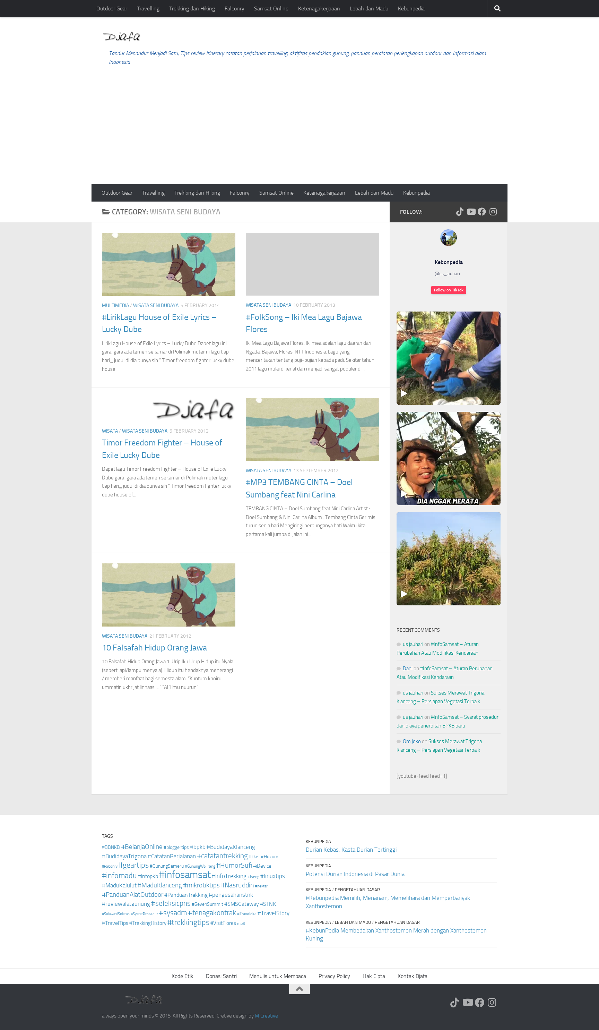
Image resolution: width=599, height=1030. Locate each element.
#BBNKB (111, 847)
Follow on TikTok (448, 290)
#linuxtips (272, 876)
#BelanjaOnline (142, 847)
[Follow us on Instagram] (493, 211)
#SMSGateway (241, 904)
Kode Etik (182, 976)
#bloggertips (176, 847)
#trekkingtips (188, 922)
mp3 (241, 923)
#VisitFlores (223, 923)
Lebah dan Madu (369, 8)
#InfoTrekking (229, 876)
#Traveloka (247, 913)
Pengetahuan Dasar (357, 889)
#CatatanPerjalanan (172, 856)
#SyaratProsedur (144, 914)
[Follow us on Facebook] (482, 211)
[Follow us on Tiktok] (459, 211)
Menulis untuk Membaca (277, 976)
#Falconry (110, 866)
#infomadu (119, 875)
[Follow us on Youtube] (471, 211)
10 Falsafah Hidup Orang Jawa (154, 648)
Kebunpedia (411, 8)
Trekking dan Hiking (192, 8)
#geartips (134, 865)
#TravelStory (273, 913)
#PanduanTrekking (186, 895)
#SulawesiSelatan (116, 914)
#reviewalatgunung (126, 904)
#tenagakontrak (212, 913)
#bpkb (198, 847)
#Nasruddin (237, 885)
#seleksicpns (171, 903)
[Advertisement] (299, 132)
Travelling (148, 8)
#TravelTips (115, 923)
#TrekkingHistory (147, 923)
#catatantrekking (222, 856)
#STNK (268, 904)
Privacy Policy (334, 976)
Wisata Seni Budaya (156, 305)
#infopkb (148, 876)
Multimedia (115, 305)
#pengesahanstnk (231, 894)
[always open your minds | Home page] (121, 36)
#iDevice (262, 866)
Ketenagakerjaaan (319, 8)
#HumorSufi (234, 865)
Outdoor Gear (111, 8)
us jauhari (413, 644)
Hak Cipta (374, 976)
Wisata (110, 431)
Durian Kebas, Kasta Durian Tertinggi (351, 849)
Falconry (234, 8)
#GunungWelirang (200, 866)
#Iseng (253, 876)
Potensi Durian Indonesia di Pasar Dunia (355, 873)
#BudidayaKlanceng (231, 846)
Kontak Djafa (412, 976)
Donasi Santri (221, 976)
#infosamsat (185, 875)
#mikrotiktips (201, 885)
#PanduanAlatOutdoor (132, 895)
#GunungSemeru (167, 866)
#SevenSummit (207, 904)
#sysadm (173, 913)
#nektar (261, 886)
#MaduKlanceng (160, 885)
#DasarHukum (263, 857)
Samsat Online (271, 8)
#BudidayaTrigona (124, 856)
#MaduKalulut (119, 885)
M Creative (266, 1016)
